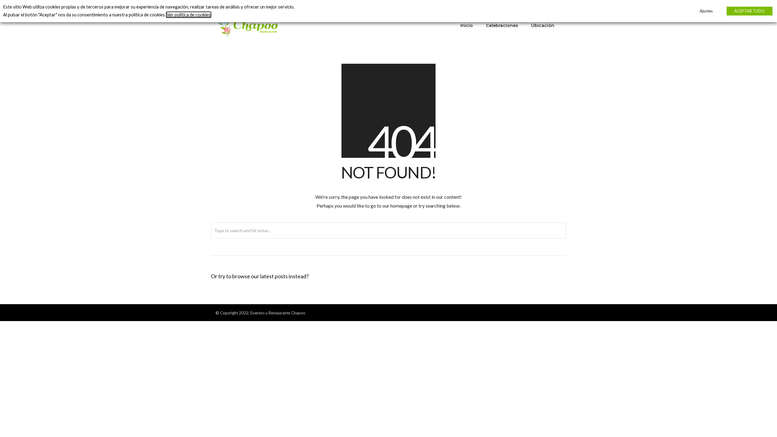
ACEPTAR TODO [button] (749, 10)
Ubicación (542, 25)
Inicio (466, 25)
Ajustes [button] (706, 10)
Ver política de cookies (189, 14)
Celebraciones (502, 25)
